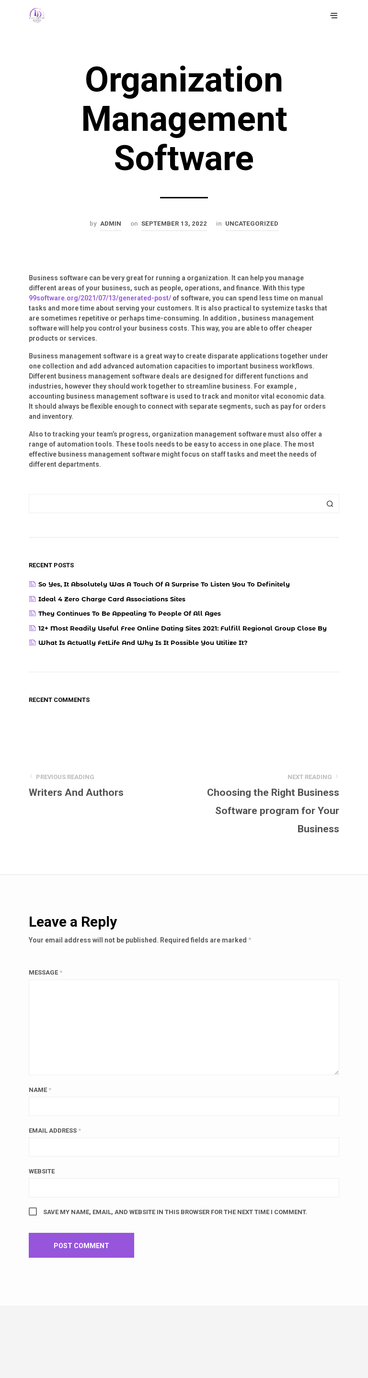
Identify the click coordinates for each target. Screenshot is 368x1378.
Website (42, 1171)
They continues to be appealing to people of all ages (129, 613)
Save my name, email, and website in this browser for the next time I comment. (175, 1212)
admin (110, 223)
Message (45, 972)
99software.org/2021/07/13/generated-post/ (100, 298)
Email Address (55, 1130)
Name (40, 1089)
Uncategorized (251, 223)
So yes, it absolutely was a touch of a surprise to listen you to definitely (164, 584)
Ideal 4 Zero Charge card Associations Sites (111, 599)
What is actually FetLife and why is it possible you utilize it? (143, 642)
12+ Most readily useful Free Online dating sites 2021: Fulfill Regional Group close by (182, 628)
